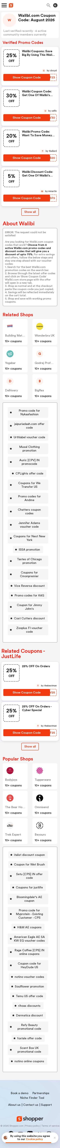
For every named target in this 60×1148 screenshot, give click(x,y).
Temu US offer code (29, 996)
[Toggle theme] (55, 5)
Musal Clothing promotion (29, 448)
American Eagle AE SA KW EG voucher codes (29, 938)
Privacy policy (32, 1126)
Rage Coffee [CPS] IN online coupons (29, 952)
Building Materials (17, 335)
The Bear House (16, 807)
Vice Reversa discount (29, 585)
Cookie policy (34, 1139)
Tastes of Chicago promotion (29, 561)
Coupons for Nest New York (29, 538)
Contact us (30, 1104)
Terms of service (50, 1126)
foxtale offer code (29, 1038)
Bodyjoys (11, 779)
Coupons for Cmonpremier (29, 574)
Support (46, 1104)
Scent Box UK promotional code (29, 1049)
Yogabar (10, 362)
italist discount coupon (29, 854)
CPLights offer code (29, 473)
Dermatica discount (29, 1015)
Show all (30, 211)
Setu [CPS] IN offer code (29, 876)
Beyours (40, 834)
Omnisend (42, 807)
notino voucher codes (29, 976)
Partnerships (40, 1093)
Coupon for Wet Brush (29, 864)
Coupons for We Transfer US (29, 485)
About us (14, 1104)
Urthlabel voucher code (29, 437)
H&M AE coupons (29, 927)
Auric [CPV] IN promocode (29, 462)
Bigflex (39, 390)
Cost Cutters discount (29, 618)
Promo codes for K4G (29, 595)
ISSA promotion (29, 549)
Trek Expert (13, 834)
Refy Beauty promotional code (29, 1027)
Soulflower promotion (29, 986)
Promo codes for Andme (29, 498)
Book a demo (19, 1093)
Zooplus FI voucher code (29, 630)
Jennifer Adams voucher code (29, 524)
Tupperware (43, 779)
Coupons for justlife (29, 887)
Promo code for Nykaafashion (29, 412)
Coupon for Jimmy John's (29, 607)
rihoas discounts (29, 1005)
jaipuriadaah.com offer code (29, 425)
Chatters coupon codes (29, 511)
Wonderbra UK (44, 335)
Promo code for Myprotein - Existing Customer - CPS (29, 914)
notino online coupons (29, 1061)
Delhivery (11, 390)
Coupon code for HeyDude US (29, 965)
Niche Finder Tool (32, 1097)
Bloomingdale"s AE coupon (29, 899)
